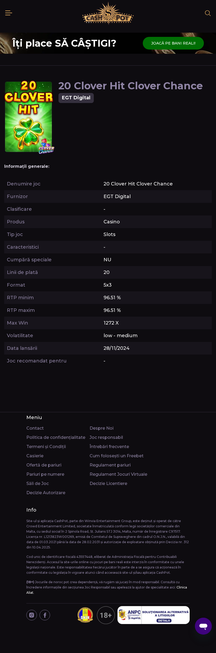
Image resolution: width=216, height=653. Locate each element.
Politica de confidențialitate (55, 437)
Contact (35, 428)
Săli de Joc (37, 483)
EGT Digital (76, 98)
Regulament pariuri (110, 465)
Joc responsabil (106, 437)
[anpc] (153, 615)
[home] (108, 13)
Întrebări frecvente (109, 446)
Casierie (34, 455)
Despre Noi (102, 428)
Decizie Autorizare (45, 492)
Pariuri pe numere (45, 474)
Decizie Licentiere (108, 483)
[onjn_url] (95, 615)
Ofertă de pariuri (43, 465)
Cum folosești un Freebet (117, 455)
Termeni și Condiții (46, 446)
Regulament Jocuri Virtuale (118, 474)
